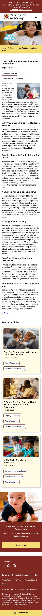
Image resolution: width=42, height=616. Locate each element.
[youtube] (3, 565)
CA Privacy (18, 580)
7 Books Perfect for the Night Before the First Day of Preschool (19, 404)
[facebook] (8, 565)
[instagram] (14, 565)
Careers (5, 575)
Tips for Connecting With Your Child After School (20, 353)
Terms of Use (30, 580)
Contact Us (21, 545)
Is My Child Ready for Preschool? (15, 461)
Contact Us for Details (21, 10)
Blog (37, 575)
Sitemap (5, 584)
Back (6, 313)
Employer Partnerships (21, 575)
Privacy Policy (6, 580)
